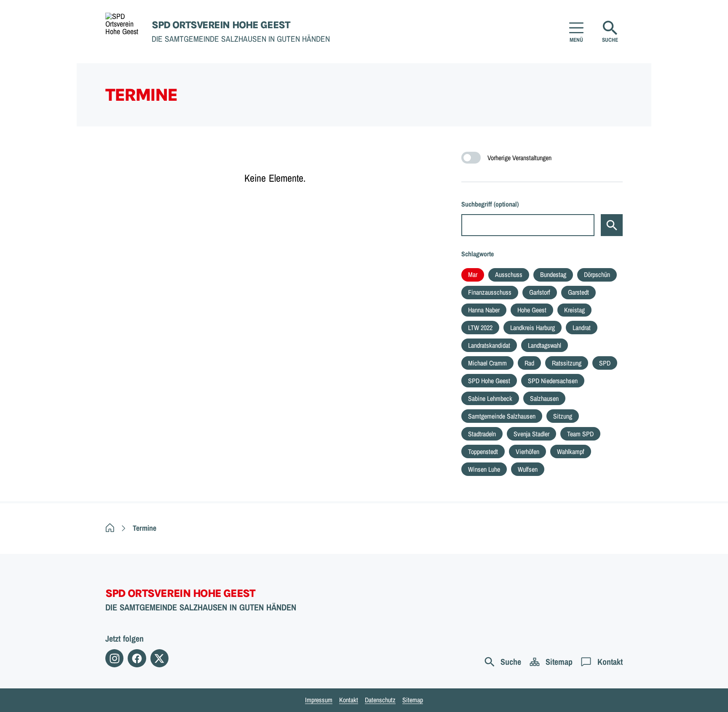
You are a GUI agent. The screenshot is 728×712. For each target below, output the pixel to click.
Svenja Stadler (531, 433)
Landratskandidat (489, 345)
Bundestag (553, 274)
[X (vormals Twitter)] (159, 658)
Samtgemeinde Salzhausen (501, 416)
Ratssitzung (566, 363)
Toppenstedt (483, 451)
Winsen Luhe (484, 469)
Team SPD (580, 433)
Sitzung (562, 416)
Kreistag (574, 309)
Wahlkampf (570, 451)
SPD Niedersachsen (553, 380)
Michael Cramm (487, 363)
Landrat (582, 327)
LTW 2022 (480, 327)
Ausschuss (508, 274)
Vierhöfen (527, 451)
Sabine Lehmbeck (490, 398)
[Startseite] (110, 528)
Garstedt (578, 292)
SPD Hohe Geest (489, 380)
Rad (529, 363)
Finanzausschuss (489, 292)
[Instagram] (114, 658)
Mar (472, 274)
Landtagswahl (544, 345)
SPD (604, 363)
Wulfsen (528, 469)
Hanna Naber (484, 309)
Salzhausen (544, 398)
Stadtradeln (482, 433)
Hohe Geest (531, 309)
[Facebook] (137, 658)
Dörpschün (597, 274)
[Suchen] (612, 225)
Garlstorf (539, 292)
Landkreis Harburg (532, 327)
